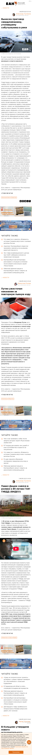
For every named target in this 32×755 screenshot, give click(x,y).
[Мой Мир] (27, 201)
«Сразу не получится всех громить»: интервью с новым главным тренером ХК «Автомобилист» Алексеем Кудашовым (17, 680)
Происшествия (6, 197)
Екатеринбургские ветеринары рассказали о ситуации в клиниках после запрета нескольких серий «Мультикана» (15, 262)
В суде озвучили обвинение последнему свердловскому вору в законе (16, 461)
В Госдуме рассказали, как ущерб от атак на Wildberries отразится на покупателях (16, 447)
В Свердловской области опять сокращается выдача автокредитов (16, 687)
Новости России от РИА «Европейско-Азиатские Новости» (11, 4)
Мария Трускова (24, 721)
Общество (13, 197)
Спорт (10, 637)
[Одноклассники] (23, 201)
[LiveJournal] (30, 201)
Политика (4, 398)
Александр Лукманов (23, 14)
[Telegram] (25, 201)
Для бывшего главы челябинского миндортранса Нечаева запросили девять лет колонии (15, 708)
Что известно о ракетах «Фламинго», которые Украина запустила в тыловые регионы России (17, 241)
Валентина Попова (24, 283)
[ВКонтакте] (21, 201)
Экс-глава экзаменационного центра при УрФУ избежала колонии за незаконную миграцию (16, 255)
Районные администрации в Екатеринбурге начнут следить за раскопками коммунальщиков (15, 270)
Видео (15, 637)
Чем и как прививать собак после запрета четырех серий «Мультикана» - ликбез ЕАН (17, 440)
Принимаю (16, 752)
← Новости (5, 8)
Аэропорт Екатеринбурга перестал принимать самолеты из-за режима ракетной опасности (16, 248)
